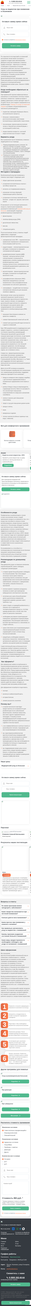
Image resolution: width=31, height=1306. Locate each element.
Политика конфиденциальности (7, 1233)
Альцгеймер (8, 1144)
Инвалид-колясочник (10, 1133)
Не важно (7, 1159)
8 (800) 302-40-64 (17, 1277)
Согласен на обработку (15, 39)
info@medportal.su (12, 1269)
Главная (2, 5)
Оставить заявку (15, 45)
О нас (17, 1243)
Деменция (7, 1149)
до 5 (5, 1164)
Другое (6, 1152)
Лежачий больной (9, 1135)
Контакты (18, 1246)
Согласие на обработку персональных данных (22, 1233)
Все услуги (14, 1115)
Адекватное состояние (11, 1142)
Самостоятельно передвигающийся (15, 1130)
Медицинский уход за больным (19, 5)
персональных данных (20, 39)
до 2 (5, 1161)
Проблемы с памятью (11, 1147)
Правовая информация (5, 1248)
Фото (2, 1246)
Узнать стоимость (15, 1208)
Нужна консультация (16, 794)
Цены (17, 1241)
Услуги (8, 5)
